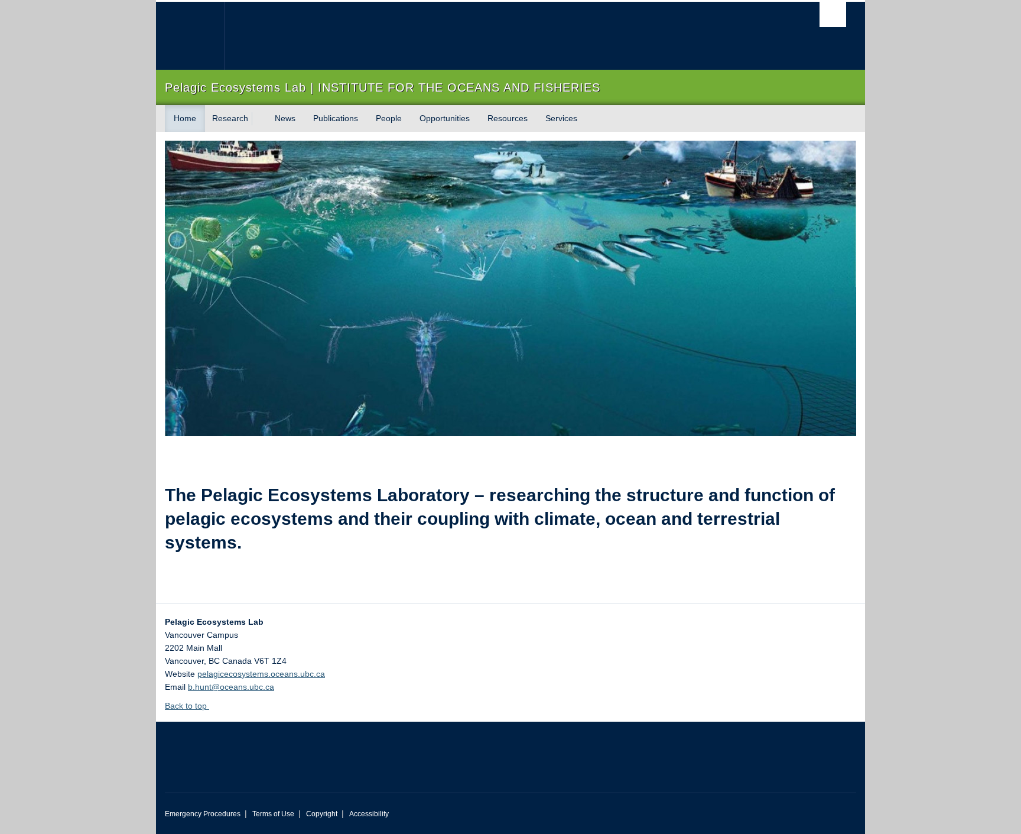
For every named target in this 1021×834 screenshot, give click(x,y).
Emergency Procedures (202, 814)
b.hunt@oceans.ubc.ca (231, 687)
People (389, 118)
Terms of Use (273, 814)
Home (185, 118)
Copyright (321, 814)
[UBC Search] (833, 14)
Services (561, 118)
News (285, 118)
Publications (335, 118)
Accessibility (369, 814)
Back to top (187, 705)
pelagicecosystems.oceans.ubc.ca (261, 674)
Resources (507, 118)
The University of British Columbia (190, 36)
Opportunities (445, 118)
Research (230, 118)
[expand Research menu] (259, 118)
